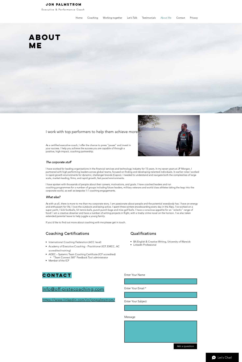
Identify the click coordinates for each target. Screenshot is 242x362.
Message (129, 317)
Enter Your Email (134, 288)
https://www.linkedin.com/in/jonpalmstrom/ (78, 300)
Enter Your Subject (135, 301)
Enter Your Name (134, 274)
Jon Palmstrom (64, 4)
